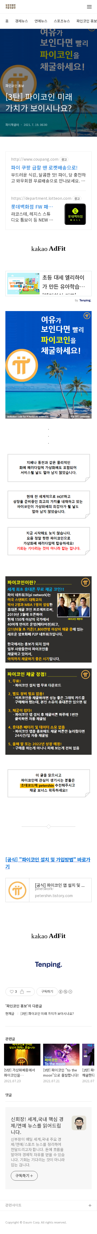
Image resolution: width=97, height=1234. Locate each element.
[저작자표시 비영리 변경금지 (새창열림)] (65, 992)
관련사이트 (13, 1205)
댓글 (8, 1094)
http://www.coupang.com (34, 159)
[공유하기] (22, 992)
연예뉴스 (40, 20)
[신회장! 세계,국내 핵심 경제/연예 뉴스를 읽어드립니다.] (10, 7)
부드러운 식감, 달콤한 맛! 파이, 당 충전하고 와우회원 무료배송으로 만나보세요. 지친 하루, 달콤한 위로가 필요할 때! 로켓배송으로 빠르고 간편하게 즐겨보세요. (48, 177)
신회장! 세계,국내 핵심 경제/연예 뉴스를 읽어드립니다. (37, 1125)
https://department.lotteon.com (41, 198)
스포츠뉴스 (62, 20)
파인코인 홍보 (87, 20)
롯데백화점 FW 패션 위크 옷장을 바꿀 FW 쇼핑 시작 (32, 206)
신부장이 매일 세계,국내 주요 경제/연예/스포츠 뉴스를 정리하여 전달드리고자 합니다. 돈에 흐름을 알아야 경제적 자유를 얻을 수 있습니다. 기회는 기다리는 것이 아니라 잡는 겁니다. (38, 1151)
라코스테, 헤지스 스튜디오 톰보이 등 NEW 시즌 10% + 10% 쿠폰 (32, 217)
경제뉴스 (21, 20)
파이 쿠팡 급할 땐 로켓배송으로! (44, 167)
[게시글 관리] (28, 992)
